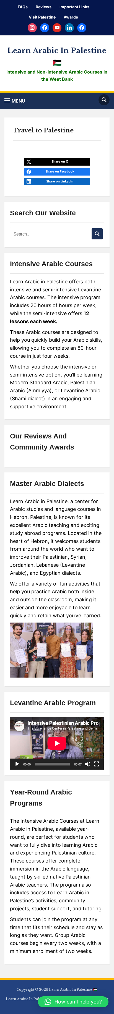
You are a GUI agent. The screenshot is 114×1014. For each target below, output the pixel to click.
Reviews (43, 6)
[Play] (17, 764)
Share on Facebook (59, 171)
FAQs (23, 6)
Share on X (59, 161)
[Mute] (87, 764)
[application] (57, 743)
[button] (14, 101)
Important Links (74, 6)
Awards (71, 17)
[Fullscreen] (96, 764)
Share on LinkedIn (59, 181)
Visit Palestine (42, 17)
